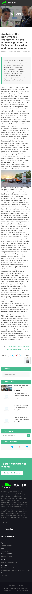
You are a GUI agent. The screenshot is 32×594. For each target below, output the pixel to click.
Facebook (12, 585)
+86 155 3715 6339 (7, 556)
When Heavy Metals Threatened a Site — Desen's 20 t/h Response (21, 419)
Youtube (20, 585)
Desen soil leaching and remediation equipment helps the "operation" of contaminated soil (21, 387)
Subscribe (9, 529)
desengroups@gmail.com (9, 562)
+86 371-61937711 (7, 546)
